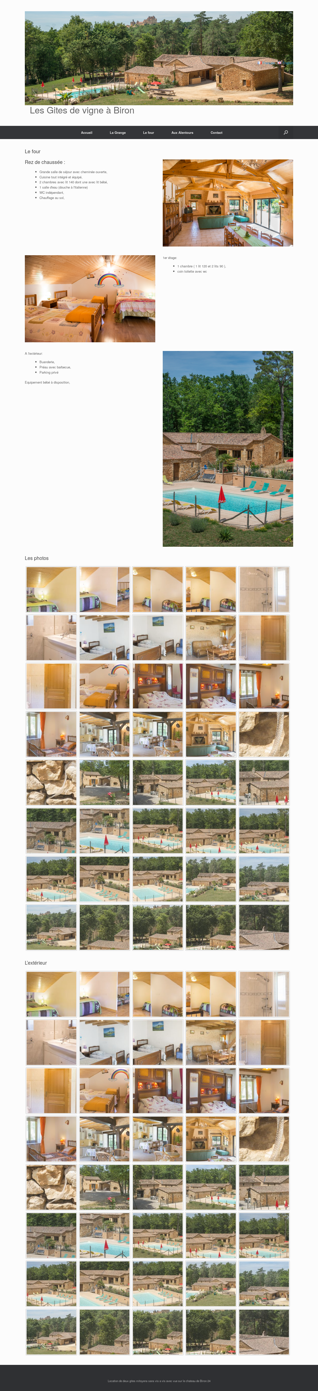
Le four (148, 132)
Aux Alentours (182, 132)
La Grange (118, 132)
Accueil (86, 132)
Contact (216, 132)
